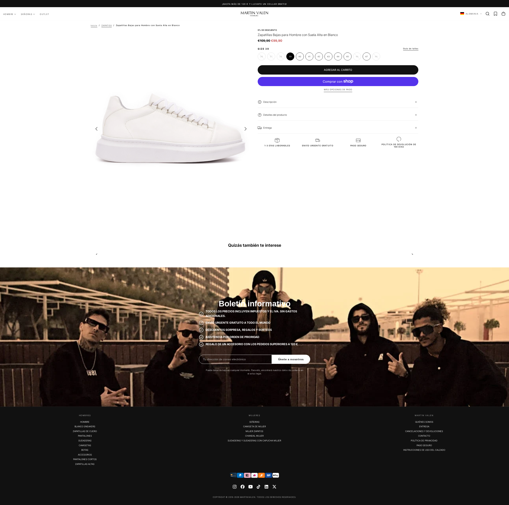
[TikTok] (258, 486)
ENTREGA (424, 426)
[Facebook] (242, 486)
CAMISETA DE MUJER (254, 426)
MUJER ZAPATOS (254, 431)
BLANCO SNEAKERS (85, 426)
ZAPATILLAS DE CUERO (85, 431)
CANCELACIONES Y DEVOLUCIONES (424, 431)
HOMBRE (8, 14)
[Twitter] (274, 486)
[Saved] (495, 14)
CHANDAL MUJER (254, 435)
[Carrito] (503, 14)
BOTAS (84, 450)
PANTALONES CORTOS (85, 459)
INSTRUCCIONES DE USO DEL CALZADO (424, 450)
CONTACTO (424, 435)
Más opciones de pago (338, 89)
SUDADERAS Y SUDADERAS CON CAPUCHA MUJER (254, 440)
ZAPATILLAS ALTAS (84, 464)
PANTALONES (85, 435)
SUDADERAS (84, 440)
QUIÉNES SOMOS (424, 422)
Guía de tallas (410, 48)
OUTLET (44, 14)
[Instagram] (234, 486)
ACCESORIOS (85, 454)
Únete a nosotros (291, 359)
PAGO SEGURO (424, 445)
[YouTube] (250, 486)
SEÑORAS (26, 14)
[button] (487, 14)
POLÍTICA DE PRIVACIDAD (424, 440)
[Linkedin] (266, 486)
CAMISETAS (85, 445)
